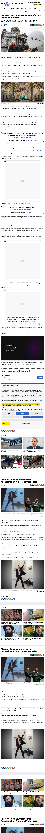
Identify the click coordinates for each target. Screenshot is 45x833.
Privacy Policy (11, 379)
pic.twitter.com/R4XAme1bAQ (22, 137)
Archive (36, 8)
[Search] (44, 10)
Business (17, 8)
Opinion (22, 8)
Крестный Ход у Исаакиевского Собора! (22, 280)
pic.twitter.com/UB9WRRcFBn (22, 209)
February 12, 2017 (33, 140)
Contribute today (37, 4)
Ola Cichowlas (4, 24)
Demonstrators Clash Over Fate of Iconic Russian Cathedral (21, 16)
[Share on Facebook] (31, 25)
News (4, 8)
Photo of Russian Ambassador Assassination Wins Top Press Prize (19, 480)
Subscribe (40, 377)
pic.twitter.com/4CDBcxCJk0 (28, 222)
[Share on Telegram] (35, 25)
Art (9, 596)
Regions (12, 8)
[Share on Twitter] (33, 25)
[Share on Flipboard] (41, 25)
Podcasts (31, 8)
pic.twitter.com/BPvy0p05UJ (33, 150)
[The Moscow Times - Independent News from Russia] (12, 3)
